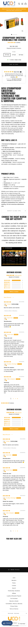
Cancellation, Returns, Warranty (14, 603)
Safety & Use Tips (14, 210)
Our (2, 223)
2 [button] (13, 398)
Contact (14, 585)
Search (14, 588)
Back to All (15, 569)
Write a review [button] (14, 291)
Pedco (14, 583)
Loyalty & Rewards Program (14, 595)
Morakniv (14, 580)
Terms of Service (14, 608)
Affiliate (14, 593)
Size (14, 51)
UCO (14, 577)
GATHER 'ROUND (13, 613)
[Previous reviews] (3, 76)
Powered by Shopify (14, 625)
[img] (7, 302)
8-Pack (14, 54)
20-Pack (7, 54)
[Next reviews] (25, 76)
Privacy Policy (14, 606)
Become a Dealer (14, 601)
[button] (11, 42)
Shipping (9, 48)
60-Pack (21, 54)
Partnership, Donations (14, 590)
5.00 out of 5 (18, 275)
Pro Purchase (14, 598)
